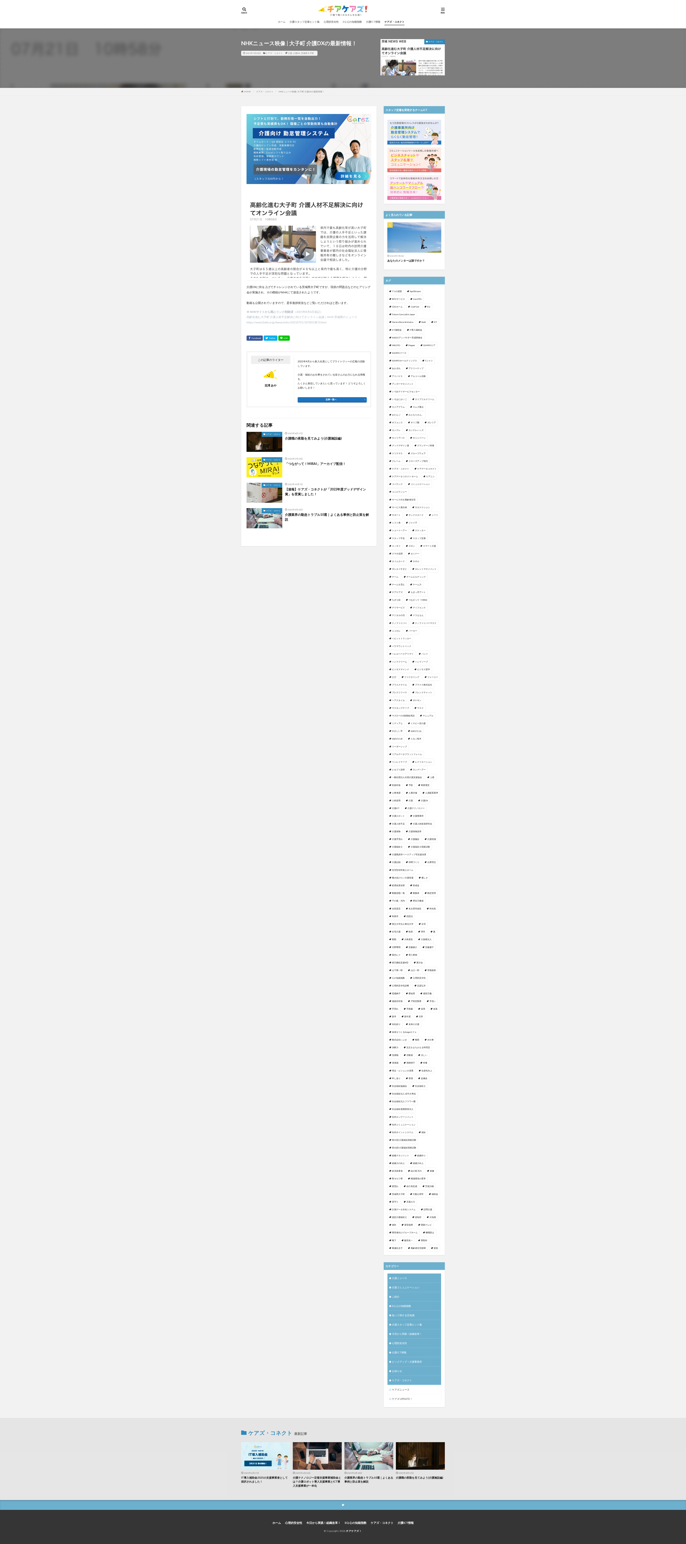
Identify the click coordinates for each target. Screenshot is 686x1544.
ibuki (423, 322)
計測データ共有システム (404, 1209)
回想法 (409, 916)
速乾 (394, 1224)
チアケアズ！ (354, 1530)
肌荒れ (395, 1186)
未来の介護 (414, 1024)
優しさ (424, 877)
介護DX (296, 53)
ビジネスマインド (400, 669)
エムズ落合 (418, 407)
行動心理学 (418, 1194)
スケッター (420, 530)
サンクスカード (416, 515)
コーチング (397, 484)
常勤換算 (431, 970)
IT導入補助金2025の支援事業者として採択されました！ (264, 1479)
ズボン (412, 546)
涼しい (424, 1055)
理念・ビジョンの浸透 (402, 1070)
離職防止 (430, 1232)
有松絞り (396, 1024)
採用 (423, 1008)
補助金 (435, 1194)
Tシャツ (429, 360)
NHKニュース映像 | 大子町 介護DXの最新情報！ (301, 91)
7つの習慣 (397, 291)
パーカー (413, 630)
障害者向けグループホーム (405, 1232)
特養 (425, 1062)
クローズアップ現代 (418, 461)
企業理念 (431, 862)
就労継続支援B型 (400, 962)
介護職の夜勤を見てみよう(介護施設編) (313, 438)
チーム (395, 576)
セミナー (415, 553)
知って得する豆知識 (403, 1315)
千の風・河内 (398, 900)
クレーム (396, 461)
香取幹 (424, 1240)
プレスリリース (399, 692)
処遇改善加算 (398, 885)
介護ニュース (399, 1278)
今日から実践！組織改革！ (407, 1333)
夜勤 (394, 939)
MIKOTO (396, 345)
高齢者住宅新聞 (418, 1248)
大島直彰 (408, 939)
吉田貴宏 (396, 908)
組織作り (421, 1155)
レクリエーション (423, 762)
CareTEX (417, 299)
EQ (428, 306)
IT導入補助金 (416, 330)
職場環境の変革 (418, 1178)
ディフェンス (419, 607)
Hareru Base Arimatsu (402, 322)
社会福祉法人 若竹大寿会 (404, 1093)
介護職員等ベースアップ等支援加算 (409, 854)
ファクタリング (411, 677)
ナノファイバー (399, 623)
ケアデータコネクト (426, 468)
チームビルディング (416, 576)
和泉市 (395, 916)
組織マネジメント (400, 1155)
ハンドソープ (421, 661)
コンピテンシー (399, 491)
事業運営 (425, 785)
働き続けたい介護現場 (402, 877)
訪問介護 (428, 1209)
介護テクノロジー (416, 808)
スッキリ (396, 546)
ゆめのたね (416, 731)
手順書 (409, 1008)
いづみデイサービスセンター (406, 391)
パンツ (424, 653)
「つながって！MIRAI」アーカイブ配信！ (315, 464)
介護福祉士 (397, 846)
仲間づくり (414, 862)
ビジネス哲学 (423, 669)
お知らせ (397, 1370)
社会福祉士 (420, 1086)
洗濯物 (395, 1055)
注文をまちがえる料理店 (418, 1047)
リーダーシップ (399, 746)
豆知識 (432, 1217)
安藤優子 (429, 947)
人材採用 (396, 800)
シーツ (435, 515)
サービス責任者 (399, 507)
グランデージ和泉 (425, 445)
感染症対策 (397, 1001)
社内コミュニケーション (404, 1124)
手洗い (432, 1001)
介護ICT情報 (373, 21)
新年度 (407, 1016)
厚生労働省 (418, 900)
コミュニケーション (420, 484)
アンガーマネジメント (402, 384)
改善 (435, 1008)
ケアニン (430, 476)
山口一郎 (415, 970)
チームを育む (398, 584)
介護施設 (415, 839)
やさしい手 (397, 731)
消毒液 (409, 1055)
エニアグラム (398, 407)
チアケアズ (397, 592)
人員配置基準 (431, 792)
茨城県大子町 (307, 53)
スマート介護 (429, 546)
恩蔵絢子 (396, 993)
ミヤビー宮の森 (418, 723)
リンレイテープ (399, 762)
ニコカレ (396, 630)
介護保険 (396, 831)
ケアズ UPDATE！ (402, 1398)
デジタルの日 (398, 615)
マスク (420, 708)
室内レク (396, 955)
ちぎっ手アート (418, 592)
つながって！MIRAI (418, 600)
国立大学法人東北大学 (402, 924)
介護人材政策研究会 (422, 823)
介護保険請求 (415, 831)
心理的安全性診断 (400, 985)
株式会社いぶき (399, 1039)
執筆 (411, 931)
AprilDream (415, 291)
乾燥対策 (396, 785)
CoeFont (415, 306)
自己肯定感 (411, 1186)
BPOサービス (398, 299)
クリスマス (397, 453)
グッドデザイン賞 (400, 445)
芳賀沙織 (429, 1186)
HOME (247, 91)
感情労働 (427, 993)
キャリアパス (398, 437)
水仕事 (430, 1039)
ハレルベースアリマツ (402, 653)
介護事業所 (418, 816)
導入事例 (413, 955)
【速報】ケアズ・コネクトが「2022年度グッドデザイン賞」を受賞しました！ (325, 491)
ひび (394, 677)
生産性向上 (426, 1070)
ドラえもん (418, 615)
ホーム (281, 21)
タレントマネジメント (425, 569)
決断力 (395, 1047)
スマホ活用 (397, 553)
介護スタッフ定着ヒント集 (305, 21)
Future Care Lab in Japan (403, 314)
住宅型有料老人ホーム (402, 870)
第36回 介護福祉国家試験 (404, 1147)
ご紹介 (395, 1296)
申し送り (396, 1078)
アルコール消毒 (418, 376)
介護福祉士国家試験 (420, 846)
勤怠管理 (431, 893)
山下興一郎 (397, 970)
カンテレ (396, 430)
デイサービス (398, 607)
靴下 (394, 1240)
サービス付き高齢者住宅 (404, 499)
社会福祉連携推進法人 (402, 1109)
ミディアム (397, 723)
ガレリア (431, 422)
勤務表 (416, 893)
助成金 (416, 885)
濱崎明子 (410, 1062)
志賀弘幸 (421, 985)
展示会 (419, 962)
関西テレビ (426, 1224)
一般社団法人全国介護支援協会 (407, 777)
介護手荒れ (397, 839)
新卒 (394, 1016)
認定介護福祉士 (399, 1217)
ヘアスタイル (398, 700)
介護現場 (431, 839)
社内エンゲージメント (402, 1117)
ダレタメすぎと (399, 569)
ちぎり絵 (396, 600)
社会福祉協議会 (399, 1086)
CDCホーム (397, 306)
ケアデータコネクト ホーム (405, 476)
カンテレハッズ (416, 430)
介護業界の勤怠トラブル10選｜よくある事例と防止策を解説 (327, 517)
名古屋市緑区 (415, 908)
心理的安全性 (331, 21)
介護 (290, 53)
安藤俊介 (413, 947)
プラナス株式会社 (423, 684)
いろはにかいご (399, 399)
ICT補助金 (397, 330)
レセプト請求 (398, 769)
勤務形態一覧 (398, 893)
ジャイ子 (413, 522)
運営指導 (408, 1224)
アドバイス (397, 376)
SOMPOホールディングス (404, 360)
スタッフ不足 (398, 538)
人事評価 (413, 792)
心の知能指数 (398, 978)
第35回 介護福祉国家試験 (404, 1140)
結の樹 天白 (416, 1171)
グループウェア (418, 453)
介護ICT (395, 808)
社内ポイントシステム (402, 1132)
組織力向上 (418, 1163)
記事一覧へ (331, 399)
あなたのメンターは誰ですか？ (406, 260)
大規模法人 (426, 939)
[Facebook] (255, 338)
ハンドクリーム (399, 661)
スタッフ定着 (419, 538)
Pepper (411, 345)
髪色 (436, 1248)
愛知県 (412, 993)
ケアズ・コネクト (394, 21)
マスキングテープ (400, 708)
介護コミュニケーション (405, 1287)
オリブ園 (415, 422)
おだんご (396, 414)
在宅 (423, 924)
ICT (435, 322)
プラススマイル (399, 684)
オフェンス (397, 422)
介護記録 (396, 862)
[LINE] (284, 338)
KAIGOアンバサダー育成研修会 (407, 337)
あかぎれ (396, 368)
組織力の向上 (398, 1163)
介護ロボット (398, 816)
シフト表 (396, 522)
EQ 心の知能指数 (352, 21)
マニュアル (428, 715)
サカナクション (422, 507)
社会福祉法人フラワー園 (404, 1101)
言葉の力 (410, 1201)
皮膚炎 (424, 1078)
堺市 (423, 931)
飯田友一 (408, 1240)
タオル (416, 561)
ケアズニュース (400, 1389)
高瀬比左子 (397, 1248)
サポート (396, 515)
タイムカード (398, 561)
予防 (411, 785)
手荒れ (395, 1008)
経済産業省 (397, 1171)
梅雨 (417, 1039)
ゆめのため (397, 738)
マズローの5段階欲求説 (403, 715)
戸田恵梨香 (416, 1001)
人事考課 (396, 792)
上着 (432, 777)
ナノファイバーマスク (425, 623)
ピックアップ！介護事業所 (407, 1361)
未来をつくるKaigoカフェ (404, 1032)
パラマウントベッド (401, 646)
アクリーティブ (416, 368)
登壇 (411, 1078)
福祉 (423, 1132)
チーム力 (417, 584)
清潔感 (395, 1062)
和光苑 (432, 908)
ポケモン (417, 700)
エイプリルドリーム (424, 399)
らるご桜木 (416, 738)
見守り (395, 1201)
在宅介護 (396, 931)
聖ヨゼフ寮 (397, 1178)
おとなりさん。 (416, 414)
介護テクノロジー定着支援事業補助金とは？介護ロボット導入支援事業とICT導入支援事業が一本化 (317, 1481)
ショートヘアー (399, 530)
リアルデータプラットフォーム (407, 754)
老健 (432, 1171)
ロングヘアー (419, 769)
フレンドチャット (423, 692)
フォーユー (432, 677)
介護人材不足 (398, 823)
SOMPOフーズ (399, 353)
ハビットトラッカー (401, 638)
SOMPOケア (429, 345)
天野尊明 (396, 947)
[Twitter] (270, 338)
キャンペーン (419, 437)
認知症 (418, 1217)
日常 (421, 1016)
